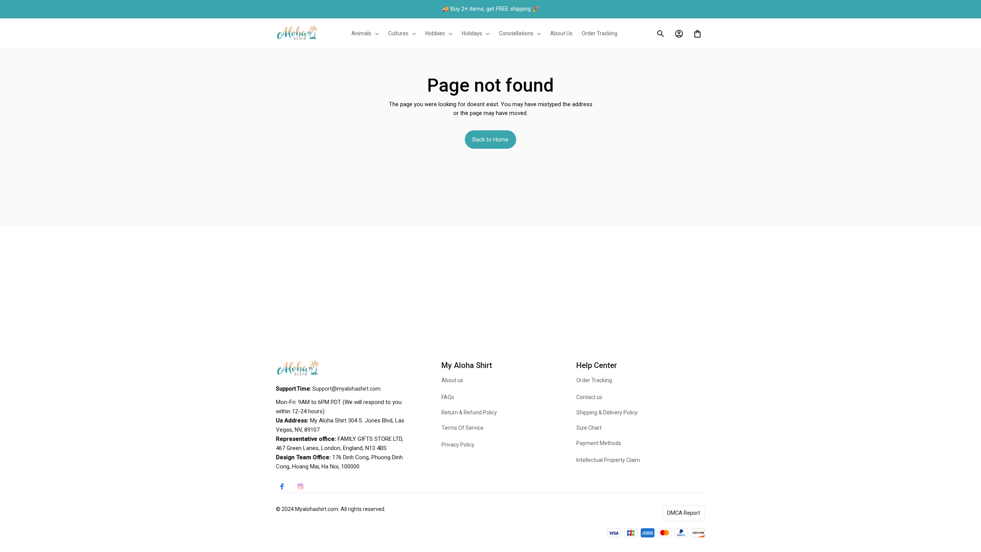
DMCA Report (683, 513)
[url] (346, 389)
